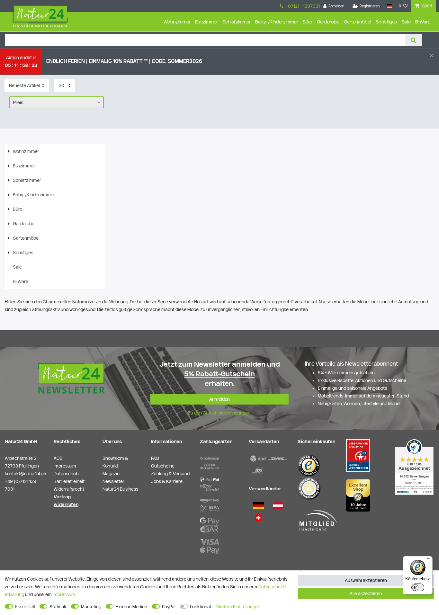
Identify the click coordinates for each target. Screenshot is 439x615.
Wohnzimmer (177, 21)
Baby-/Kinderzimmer (276, 21)
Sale (406, 21)
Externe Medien (131, 606)
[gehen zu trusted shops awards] (358, 495)
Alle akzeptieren (366, 593)
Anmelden (219, 399)
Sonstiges (386, 21)
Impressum (64, 594)
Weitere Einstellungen (238, 606)
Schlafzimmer (236, 21)
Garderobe (328, 21)
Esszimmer (206, 21)
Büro (307, 21)
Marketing (91, 606)
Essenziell (25, 606)
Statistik (57, 606)
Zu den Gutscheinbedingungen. (219, 412)
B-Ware (422, 21)
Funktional (200, 606)
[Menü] (429, 560)
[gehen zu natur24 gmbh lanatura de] (358, 455)
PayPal (168, 606)
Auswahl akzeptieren (366, 580)
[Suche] (413, 40)
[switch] (417, 587)
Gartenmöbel (357, 21)
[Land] (389, 6)
